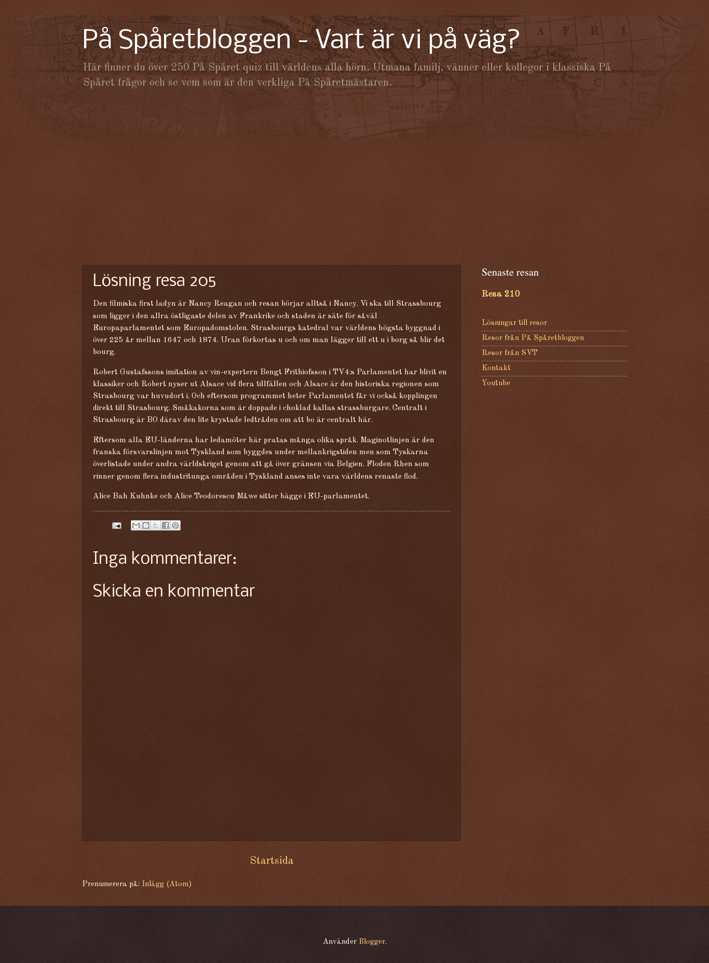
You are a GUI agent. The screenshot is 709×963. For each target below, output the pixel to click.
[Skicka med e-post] (136, 525)
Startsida (272, 861)
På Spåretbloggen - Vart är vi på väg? (301, 41)
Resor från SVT (510, 353)
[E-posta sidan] (115, 526)
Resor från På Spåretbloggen (533, 338)
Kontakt (496, 368)
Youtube (496, 383)
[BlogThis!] (146, 525)
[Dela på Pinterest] (175, 525)
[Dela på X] (156, 525)
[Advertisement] (354, 176)
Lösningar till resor (514, 323)
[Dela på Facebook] (165, 525)
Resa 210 (501, 294)
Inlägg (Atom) (167, 884)
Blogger (372, 942)
